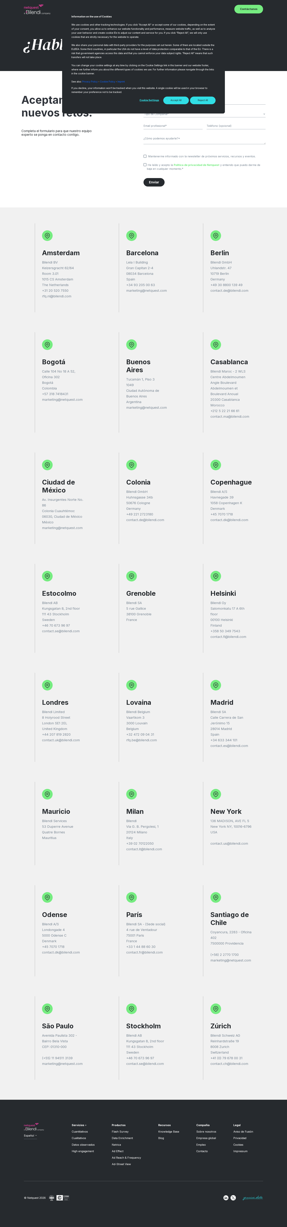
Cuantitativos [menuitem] (80, 1131)
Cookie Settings (149, 100)
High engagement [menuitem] (83, 1151)
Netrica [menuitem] (116, 1144)
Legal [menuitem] (236, 1125)
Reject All (203, 100)
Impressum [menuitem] (240, 1151)
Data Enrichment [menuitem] (122, 1138)
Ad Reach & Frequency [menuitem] (126, 1157)
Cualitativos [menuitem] (79, 1138)
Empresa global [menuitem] (206, 1138)
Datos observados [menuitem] (83, 1144)
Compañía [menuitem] (203, 1125)
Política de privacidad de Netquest (196, 165)
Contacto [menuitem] (202, 1151)
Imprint (121, 81)
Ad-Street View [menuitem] (121, 1164)
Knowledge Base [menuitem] (168, 1131)
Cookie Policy (107, 81)
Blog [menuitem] (161, 1138)
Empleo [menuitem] (201, 1144)
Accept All (176, 100)
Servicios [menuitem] (78, 1125)
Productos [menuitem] (119, 1125)
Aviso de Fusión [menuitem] (243, 1131)
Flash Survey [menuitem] (120, 1131)
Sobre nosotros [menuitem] (206, 1131)
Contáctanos (248, 9)
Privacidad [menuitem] (239, 1138)
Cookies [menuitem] (238, 1144)
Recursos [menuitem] (164, 1125)
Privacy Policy (90, 81)
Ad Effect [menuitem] (117, 1151)
